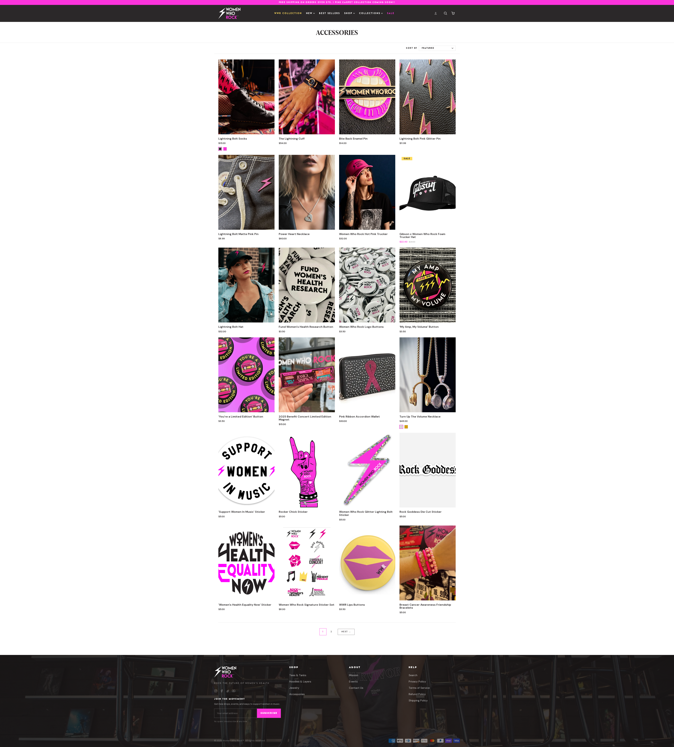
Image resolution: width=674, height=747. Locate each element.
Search (413, 675)
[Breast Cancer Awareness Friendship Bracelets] (427, 563)
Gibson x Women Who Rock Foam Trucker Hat (422, 235)
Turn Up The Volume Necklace (420, 416)
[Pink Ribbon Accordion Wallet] (367, 374)
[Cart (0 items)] (453, 13)
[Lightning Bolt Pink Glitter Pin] (427, 96)
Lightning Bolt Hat (230, 327)
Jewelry (294, 688)
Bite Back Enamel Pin (353, 138)
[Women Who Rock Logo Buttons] (367, 285)
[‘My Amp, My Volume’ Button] (427, 285)
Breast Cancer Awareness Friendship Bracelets (425, 606)
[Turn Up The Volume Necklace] (427, 374)
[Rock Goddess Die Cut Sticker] (427, 470)
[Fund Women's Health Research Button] (307, 285)
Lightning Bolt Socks (232, 138)
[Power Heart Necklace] (307, 192)
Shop (293, 667)
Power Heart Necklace (294, 234)
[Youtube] (233, 690)
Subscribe (268, 713)
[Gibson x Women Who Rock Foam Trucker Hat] (427, 192)
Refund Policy (417, 694)
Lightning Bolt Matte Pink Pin (238, 234)
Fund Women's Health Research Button (306, 327)
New (309, 13)
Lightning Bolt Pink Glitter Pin (420, 138)
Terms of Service (419, 688)
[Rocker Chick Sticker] (307, 470)
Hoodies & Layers (300, 681)
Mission (353, 675)
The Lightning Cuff (292, 138)
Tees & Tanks (297, 675)
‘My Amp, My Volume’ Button (419, 327)
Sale (390, 13)
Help (413, 667)
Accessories (297, 694)
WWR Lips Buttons (352, 605)
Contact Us (356, 688)
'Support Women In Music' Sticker (241, 512)
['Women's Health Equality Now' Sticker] (246, 563)
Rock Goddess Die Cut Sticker (420, 512)
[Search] (445, 13)
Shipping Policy (418, 700)
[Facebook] (221, 690)
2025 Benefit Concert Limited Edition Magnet (305, 418)
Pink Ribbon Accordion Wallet (359, 416)
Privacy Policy (417, 681)
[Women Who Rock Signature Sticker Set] (307, 563)
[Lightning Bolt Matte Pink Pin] (246, 192)
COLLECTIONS (369, 13)
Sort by (411, 48)
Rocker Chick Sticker (293, 512)
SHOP (348, 13)
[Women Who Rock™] (229, 13)
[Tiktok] (227, 690)
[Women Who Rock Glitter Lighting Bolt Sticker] (367, 470)
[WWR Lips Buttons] (367, 563)
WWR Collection (288, 13)
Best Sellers (329, 13)
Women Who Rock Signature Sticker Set (306, 605)
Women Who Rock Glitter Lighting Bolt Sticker (366, 513)
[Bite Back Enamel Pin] (367, 96)
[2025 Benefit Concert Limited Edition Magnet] (307, 374)
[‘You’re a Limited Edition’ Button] (246, 374)
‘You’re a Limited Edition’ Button (240, 416)
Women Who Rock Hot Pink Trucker (363, 234)
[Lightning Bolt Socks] (246, 96)
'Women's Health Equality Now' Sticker (244, 605)
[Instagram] (215, 690)
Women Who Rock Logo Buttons (361, 327)
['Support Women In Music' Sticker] (246, 470)
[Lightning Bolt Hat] (246, 285)
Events (353, 681)
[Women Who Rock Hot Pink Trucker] (367, 192)
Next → (346, 632)
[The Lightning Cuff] (307, 96)
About (355, 667)
